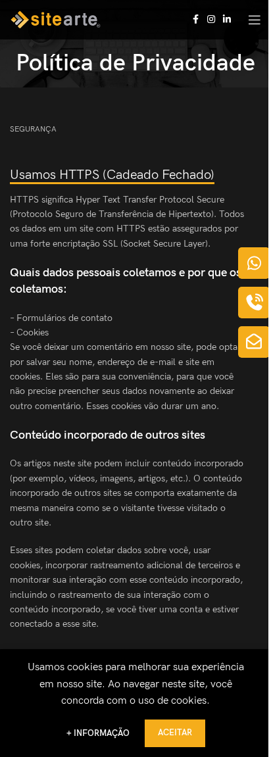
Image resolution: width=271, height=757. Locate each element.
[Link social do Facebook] (195, 20)
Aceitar (175, 732)
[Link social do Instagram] (211, 20)
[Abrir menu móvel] (254, 20)
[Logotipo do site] (55, 19)
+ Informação (99, 733)
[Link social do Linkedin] (227, 20)
